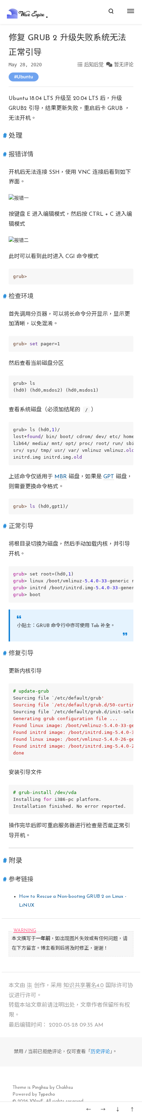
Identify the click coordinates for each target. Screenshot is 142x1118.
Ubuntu (25, 76)
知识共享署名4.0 (83, 985)
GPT (108, 477)
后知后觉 (93, 64)
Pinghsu (40, 1087)
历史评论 (100, 1051)
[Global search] (111, 12)
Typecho (46, 1094)
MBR (60, 477)
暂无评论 (123, 64)
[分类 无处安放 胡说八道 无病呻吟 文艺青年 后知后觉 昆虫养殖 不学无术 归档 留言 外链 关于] (131, 12)
